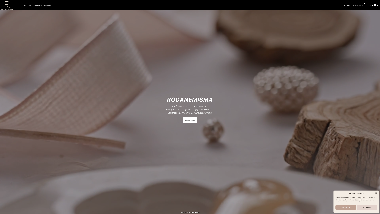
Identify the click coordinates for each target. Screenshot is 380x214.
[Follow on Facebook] (368, 5)
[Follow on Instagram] (370, 5)
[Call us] (377, 5)
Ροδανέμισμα (37, 5)
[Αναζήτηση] (25, 5)
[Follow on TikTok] (372, 5)
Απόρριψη (367, 207)
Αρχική (29, 5)
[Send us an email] (375, 5)
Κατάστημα (47, 5)
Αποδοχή (346, 207)
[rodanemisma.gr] (11, 5)
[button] (376, 193)
